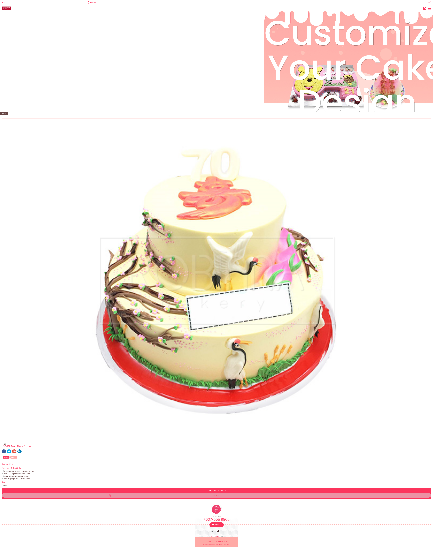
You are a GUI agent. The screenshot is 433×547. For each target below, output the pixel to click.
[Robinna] (6, 8)
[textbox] (258, 2)
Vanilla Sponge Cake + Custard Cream (16, 476)
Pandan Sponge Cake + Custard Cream (17, 479)
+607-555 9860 (216, 519)
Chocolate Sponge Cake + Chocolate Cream (19, 471)
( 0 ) (5, 2)
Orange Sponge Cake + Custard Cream (17, 474)
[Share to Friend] (6, 457)
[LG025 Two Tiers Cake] (216, 440)
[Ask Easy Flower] (13, 457)
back (4, 113)
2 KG (5, 485)
